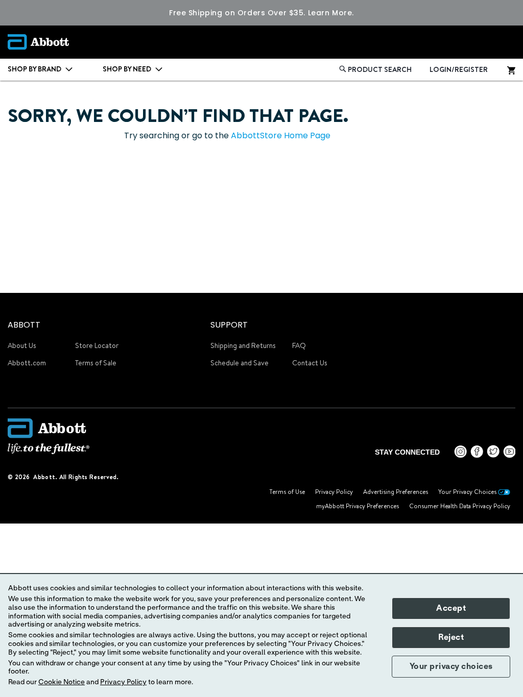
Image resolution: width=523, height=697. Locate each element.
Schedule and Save (239, 363)
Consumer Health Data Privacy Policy (459, 506)
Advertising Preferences (395, 491)
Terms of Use (287, 491)
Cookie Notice (61, 682)
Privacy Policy (334, 491)
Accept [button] (451, 608)
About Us (22, 345)
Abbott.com (27, 363)
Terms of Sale (95, 363)
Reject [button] (451, 637)
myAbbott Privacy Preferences (357, 506)
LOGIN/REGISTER (459, 69)
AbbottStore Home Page (280, 135)
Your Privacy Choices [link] (468, 491)
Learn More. (331, 13)
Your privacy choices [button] (451, 666)
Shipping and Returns (243, 345)
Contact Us (309, 363)
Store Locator (96, 345)
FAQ (299, 345)
